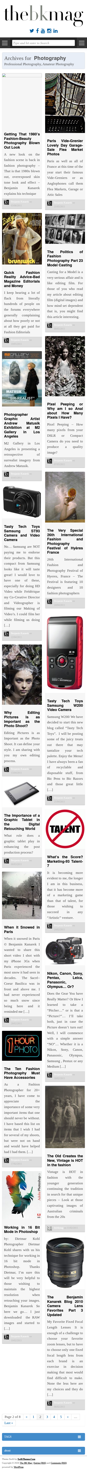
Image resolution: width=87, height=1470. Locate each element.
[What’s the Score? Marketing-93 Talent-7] (65, 850)
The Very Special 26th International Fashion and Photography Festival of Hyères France (65, 541)
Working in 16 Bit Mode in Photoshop (22, 1229)
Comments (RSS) (59, 1463)
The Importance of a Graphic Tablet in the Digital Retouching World (22, 822)
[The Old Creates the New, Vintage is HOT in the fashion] (65, 1149)
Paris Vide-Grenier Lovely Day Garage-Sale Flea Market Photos (65, 147)
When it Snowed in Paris (22, 929)
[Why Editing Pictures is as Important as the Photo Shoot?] (22, 706)
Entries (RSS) (40, 1463)
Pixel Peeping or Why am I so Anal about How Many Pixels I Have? (65, 410)
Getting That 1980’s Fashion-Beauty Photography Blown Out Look (22, 140)
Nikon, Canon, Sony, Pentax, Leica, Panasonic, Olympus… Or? (65, 980)
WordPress (18, 1467)
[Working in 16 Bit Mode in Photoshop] (22, 1220)
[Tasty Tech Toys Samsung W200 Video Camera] (65, 694)
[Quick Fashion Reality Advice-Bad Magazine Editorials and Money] (22, 265)
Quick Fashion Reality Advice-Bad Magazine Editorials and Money (22, 279)
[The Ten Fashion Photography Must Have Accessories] (22, 1062)
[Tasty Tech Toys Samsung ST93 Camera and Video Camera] (22, 519)
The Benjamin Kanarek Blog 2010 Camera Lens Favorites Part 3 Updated (65, 1305)
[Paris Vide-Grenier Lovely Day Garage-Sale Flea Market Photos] (65, 134)
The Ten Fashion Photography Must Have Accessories (22, 1073)
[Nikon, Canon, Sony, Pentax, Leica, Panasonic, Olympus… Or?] (65, 966)
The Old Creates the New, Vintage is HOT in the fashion (65, 1160)
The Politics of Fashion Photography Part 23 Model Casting (65, 258)
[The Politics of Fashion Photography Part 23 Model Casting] (65, 245)
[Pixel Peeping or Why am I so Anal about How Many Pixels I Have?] (65, 397)
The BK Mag (26, 1463)
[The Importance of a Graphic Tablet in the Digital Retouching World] (22, 808)
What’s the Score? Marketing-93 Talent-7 (65, 861)
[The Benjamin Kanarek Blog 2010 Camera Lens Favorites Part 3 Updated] (65, 1290)
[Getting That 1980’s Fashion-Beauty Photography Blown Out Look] (22, 76)
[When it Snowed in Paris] (22, 920)
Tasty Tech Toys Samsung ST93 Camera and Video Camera (22, 533)
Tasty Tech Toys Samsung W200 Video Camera (65, 705)
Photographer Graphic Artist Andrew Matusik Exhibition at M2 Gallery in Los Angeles (22, 425)
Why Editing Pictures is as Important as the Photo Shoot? (22, 719)
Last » (8, 1423)
